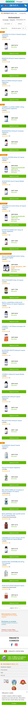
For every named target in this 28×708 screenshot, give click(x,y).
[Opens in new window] (12, 644)
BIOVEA (5, 37)
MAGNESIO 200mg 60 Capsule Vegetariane (13, 58)
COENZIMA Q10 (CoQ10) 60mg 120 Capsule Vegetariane (14, 206)
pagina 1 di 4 (13, 608)
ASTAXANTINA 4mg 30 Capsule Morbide (13, 181)
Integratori (12, 20)
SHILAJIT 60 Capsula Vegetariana (11, 467)
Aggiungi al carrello (14, 53)
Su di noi (3, 675)
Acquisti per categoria (6, 667)
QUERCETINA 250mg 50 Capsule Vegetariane (11, 397)
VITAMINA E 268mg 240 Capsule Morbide (13, 374)
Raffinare (20, 23)
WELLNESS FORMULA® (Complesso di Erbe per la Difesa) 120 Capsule (13, 490)
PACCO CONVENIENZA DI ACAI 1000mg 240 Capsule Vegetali (13, 257)
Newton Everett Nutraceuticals (9, 517)
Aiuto (2, 672)
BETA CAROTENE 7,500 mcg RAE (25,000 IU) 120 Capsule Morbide (13, 514)
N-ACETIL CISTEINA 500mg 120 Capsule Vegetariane (13, 158)
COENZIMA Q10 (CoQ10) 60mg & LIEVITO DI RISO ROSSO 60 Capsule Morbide (13, 538)
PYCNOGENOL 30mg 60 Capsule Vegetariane (11, 446)
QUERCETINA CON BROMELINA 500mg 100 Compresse (13, 562)
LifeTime (5, 281)
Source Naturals (6, 493)
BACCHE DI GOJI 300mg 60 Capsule (12, 420)
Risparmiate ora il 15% (10, 664)
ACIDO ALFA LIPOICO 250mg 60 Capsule (13, 585)
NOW (4, 329)
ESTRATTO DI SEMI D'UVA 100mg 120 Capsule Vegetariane (12, 230)
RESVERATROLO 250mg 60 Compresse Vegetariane (13, 131)
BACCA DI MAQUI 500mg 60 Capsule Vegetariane (12, 81)
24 (23, 28)
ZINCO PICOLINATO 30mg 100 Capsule (12, 280)
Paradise (5, 469)
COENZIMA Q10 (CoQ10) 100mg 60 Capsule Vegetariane (14, 35)
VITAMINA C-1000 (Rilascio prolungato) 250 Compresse (13, 327)
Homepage (6, 20)
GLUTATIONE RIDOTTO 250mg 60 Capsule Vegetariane (13, 351)
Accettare (14, 703)
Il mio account (4, 670)
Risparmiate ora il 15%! (10, 13)
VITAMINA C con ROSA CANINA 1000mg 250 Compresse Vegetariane (13, 107)
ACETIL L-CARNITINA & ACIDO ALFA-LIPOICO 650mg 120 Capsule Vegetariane (13, 303)
